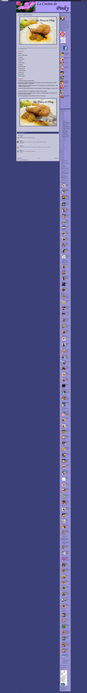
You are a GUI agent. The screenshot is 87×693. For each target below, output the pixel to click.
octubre (63, 138)
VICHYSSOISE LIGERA (65, 134)
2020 (62, 118)
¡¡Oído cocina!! (64, 202)
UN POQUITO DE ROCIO (65, 402)
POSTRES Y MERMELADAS (65, 173)
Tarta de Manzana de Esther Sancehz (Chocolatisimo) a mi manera (67, 398)
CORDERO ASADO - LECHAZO (67, 564)
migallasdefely (64, 231)
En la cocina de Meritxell (65, 660)
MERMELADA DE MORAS (67, 190)
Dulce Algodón (64, 270)
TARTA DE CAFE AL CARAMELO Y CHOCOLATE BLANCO (68, 644)
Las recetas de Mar (64, 494)
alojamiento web (62, 689)
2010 (62, 158)
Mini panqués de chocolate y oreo (68, 361)
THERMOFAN (64, 183)
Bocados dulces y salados (65, 464)
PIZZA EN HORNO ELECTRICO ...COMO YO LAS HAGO (67, 357)
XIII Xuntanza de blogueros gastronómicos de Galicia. (65, 262)
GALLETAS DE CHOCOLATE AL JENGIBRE (68, 509)
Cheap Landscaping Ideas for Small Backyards (65, 543)
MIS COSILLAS (64, 324)
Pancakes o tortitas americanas (67, 332)
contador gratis (62, 686)
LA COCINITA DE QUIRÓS (65, 447)
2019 (62, 119)
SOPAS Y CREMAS (63, 178)
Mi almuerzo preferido (67, 649)
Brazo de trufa (67, 313)
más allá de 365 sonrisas (65, 551)
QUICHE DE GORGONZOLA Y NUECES (67, 449)
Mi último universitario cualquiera (67, 638)
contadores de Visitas (63, 667)
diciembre (63, 120)
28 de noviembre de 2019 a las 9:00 (24, 148)
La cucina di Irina (64, 580)
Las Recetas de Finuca (65, 545)
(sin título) (65, 71)
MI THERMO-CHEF (64, 661)
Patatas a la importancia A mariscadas (67, 233)
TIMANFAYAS (66, 62)
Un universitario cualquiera (66, 636)
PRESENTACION (63, 175)
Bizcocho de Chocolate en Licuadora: (67, 278)
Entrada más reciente (20, 158)
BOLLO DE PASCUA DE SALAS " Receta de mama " (67, 96)
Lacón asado (67, 525)
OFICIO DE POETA (67, 283)
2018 (62, 149)
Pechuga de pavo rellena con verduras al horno (68, 308)
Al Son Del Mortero (64, 536)
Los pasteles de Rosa (65, 630)
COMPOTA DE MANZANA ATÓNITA (67, 437)
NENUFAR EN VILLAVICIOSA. (67, 625)
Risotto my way (67, 337)
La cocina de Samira (65, 372)
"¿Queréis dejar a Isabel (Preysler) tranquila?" (65, 539)
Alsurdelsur (63, 225)
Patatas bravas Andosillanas (67, 605)
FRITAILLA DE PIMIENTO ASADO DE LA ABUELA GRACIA (67, 210)
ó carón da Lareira (64, 219)
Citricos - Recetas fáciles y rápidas (67, 431)
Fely (20, 136)
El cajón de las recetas (65, 648)
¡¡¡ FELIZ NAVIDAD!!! (67, 655)
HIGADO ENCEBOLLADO (68, 250)
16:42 (25, 132)
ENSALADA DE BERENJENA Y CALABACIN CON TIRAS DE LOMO (66, 129)
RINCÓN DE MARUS (65, 318)
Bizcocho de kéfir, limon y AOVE (67, 227)
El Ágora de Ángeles (65, 189)
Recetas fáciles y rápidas (65, 429)
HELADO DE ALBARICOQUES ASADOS (68, 215)
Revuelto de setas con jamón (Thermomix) (68, 593)
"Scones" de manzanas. (67, 619)
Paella (66, 418)
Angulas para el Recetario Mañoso (67, 547)
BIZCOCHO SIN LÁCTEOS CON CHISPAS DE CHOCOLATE (67, 414)
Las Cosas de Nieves (65, 507)
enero (63, 148)
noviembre (63, 121)
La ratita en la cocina (65, 524)
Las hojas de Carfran (65, 654)
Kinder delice (67, 288)
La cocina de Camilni (65, 306)
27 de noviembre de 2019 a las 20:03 (25, 144)
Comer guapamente (65, 435)
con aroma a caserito (65, 568)
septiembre (63, 139)
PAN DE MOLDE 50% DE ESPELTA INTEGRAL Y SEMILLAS (68, 351)
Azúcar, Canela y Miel (65, 500)
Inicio (38, 158)
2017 (62, 150)
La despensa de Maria (65, 366)
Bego (20, 150)
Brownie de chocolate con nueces (67, 368)
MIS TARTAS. (64, 610)
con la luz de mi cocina (65, 530)
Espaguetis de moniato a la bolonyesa (67, 380)
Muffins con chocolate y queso (67, 600)
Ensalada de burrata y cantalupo (67, 204)
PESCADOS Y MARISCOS (64, 172)
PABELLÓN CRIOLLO (67, 425)
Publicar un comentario (21, 155)
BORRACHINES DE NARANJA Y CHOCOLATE (68, 570)
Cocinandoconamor (65, 618)
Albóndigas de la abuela (67, 465)
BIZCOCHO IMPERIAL (67, 520)
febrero (63, 147)
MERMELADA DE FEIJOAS (65, 135)
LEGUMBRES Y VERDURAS (65, 168)
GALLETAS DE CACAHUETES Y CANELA (67, 344)
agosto (63, 140)
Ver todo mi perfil (63, 30)
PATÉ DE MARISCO (67, 442)
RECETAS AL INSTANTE (65, 276)
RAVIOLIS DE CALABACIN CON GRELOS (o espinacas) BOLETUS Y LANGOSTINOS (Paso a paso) (65, 198)
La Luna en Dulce (64, 396)
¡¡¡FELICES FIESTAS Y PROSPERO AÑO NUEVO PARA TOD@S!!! (68, 559)
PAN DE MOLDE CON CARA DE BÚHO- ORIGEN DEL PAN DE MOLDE (68, 632)
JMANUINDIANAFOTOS (65, 624)
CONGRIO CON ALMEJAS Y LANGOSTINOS (66, 82)
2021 (62, 117)
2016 (62, 151)
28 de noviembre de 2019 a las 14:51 (25, 153)
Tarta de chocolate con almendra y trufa (68, 374)
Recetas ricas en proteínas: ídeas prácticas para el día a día (68, 256)
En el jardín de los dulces (65, 330)
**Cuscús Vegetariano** (67, 587)
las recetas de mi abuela (65, 441)
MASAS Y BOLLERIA (64, 170)
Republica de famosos (65, 538)
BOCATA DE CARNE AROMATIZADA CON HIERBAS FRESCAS (67, 296)
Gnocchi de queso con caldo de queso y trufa (68, 392)
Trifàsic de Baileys (64, 378)
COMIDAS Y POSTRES (65, 264)
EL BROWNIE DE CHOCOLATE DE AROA (67, 320)
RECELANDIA (64, 360)
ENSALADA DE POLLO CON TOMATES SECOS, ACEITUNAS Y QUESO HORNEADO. (65, 503)
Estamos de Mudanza (67, 478)
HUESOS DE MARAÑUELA (67, 531)
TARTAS (62, 179)
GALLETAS (62, 167)
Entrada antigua (57, 158)
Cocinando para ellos (65, 195)
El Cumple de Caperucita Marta (67, 496)
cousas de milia (64, 237)
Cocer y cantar (64, 574)
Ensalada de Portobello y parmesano (67, 185)
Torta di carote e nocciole (68, 581)
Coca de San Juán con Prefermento (67, 244)
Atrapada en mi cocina (65, 254)
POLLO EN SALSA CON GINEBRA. (67, 473)
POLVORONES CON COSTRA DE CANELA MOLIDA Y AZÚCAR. (67, 326)
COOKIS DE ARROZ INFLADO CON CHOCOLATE (67, 54)
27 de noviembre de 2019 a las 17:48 (25, 139)
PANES (62, 171)
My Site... (63, 342)
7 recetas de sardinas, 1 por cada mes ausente (67, 239)
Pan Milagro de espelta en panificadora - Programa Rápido (67, 461)
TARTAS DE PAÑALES (64, 180)
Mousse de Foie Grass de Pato (68, 454)
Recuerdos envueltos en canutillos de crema (67, 553)
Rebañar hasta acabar (65, 604)
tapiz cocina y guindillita (65, 300)
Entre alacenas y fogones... (66, 488)
